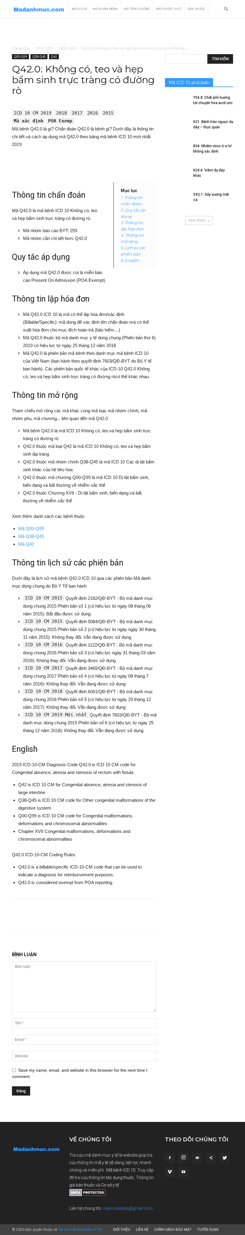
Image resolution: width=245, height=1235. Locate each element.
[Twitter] (224, 1158)
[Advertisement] (122, 31)
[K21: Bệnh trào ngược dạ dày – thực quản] (177, 127)
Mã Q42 (26, 544)
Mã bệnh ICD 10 (120, 1170)
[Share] (211, 1158)
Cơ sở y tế (110, 1185)
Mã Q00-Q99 (31, 528)
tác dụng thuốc (120, 1177)
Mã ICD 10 (79, 9)
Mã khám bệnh (105, 9)
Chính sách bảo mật (173, 1230)
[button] (226, 9)
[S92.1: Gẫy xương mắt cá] (177, 200)
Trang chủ (21, 48)
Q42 (54, 56)
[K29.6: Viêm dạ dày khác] (177, 176)
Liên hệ (142, 1230)
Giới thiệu (121, 1230)
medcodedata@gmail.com (127, 1208)
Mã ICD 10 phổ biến (189, 82)
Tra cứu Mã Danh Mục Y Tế (79, 1230)
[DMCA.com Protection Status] (87, 1194)
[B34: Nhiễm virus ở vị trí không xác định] (177, 151)
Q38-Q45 (67, 48)
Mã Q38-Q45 (31, 536)
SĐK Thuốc (196, 9)
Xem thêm (197, 220)
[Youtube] (183, 1172)
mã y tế (102, 1162)
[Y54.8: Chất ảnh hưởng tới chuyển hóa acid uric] (177, 103)
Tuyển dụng (208, 1230)
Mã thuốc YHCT (169, 9)
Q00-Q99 (44, 48)
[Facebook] (169, 1158)
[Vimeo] (169, 1172)
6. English (130, 260)
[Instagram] (183, 1158)
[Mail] (197, 1158)
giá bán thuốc (82, 1185)
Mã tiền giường (137, 9)
